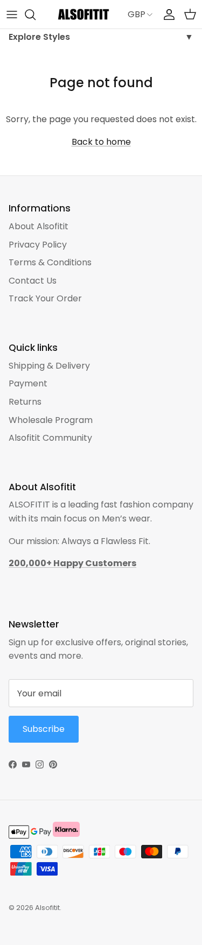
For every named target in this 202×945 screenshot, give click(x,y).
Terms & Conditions (50, 262)
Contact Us (33, 280)
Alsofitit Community (50, 438)
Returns (25, 402)
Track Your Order (45, 298)
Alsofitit (47, 907)
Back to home (101, 142)
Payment (28, 383)
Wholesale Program (51, 420)
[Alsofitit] (83, 14)
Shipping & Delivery (49, 365)
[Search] (35, 14)
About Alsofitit (38, 226)
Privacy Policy (38, 244)
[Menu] (12, 14)
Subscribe (44, 729)
